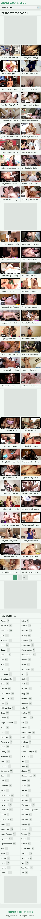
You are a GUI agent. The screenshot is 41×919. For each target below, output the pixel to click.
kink (4, 848)
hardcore (6, 810)
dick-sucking (7, 708)
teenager (26, 800)
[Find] (38, 7)
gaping (5, 776)
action (5, 621)
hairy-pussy (7, 795)
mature (26, 659)
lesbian (26, 626)
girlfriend (6, 785)
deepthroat (7, 698)
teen (25, 795)
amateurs (6, 630)
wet (24, 863)
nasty (25, 664)
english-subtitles (8, 722)
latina (25, 621)
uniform (26, 814)
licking (25, 635)
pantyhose (27, 718)
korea (5, 863)
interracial (6, 819)
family (5, 751)
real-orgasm (28, 732)
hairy (5, 790)
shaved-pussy (28, 776)
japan (5, 824)
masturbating (27, 650)
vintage (25, 834)
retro (24, 747)
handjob (6, 805)
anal (4, 635)
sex (24, 761)
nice (24, 674)
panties (26, 713)
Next (25, 577)
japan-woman (8, 834)
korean (5, 868)
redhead (26, 742)
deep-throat (7, 693)
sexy (25, 766)
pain (24, 708)
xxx (24, 873)
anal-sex (6, 640)
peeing (25, 727)
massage (26, 640)
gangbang (6, 771)
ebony (5, 718)
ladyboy (6, 873)
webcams (26, 858)
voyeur (25, 844)
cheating (6, 674)
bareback (6, 655)
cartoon (5, 669)
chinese (5, 689)
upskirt (25, 824)
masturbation (28, 655)
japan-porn (7, 829)
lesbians (26, 630)
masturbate (27, 645)
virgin (25, 839)
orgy (25, 693)
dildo (5, 713)
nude (24, 679)
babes (5, 650)
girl (4, 781)
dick (4, 703)
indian (5, 814)
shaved (26, 771)
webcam (26, 853)
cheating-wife (8, 679)
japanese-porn (8, 844)
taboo (25, 781)
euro (4, 732)
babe (4, 645)
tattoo (25, 785)
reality (25, 737)
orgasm (26, 689)
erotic (4, 727)
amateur (6, 626)
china (5, 684)
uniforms (26, 819)
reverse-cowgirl (29, 751)
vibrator (26, 829)
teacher (25, 790)
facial (5, 747)
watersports (27, 848)
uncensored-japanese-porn (29, 810)
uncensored (27, 805)
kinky (4, 853)
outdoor (26, 703)
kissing (5, 858)
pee (24, 722)
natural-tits (27, 669)
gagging (5, 766)
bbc (4, 659)
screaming (26, 756)
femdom (6, 756)
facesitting (6, 742)
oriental (26, 698)
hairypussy (6, 800)
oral (24, 684)
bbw (4, 664)
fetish (5, 761)
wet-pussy (27, 868)
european (6, 737)
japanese (6, 839)
